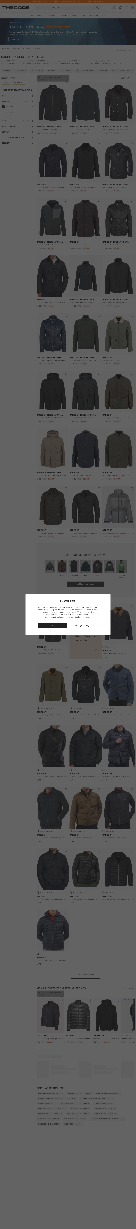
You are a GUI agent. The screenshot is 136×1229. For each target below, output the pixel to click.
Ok (53, 625)
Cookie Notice (82, 617)
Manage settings (82, 625)
